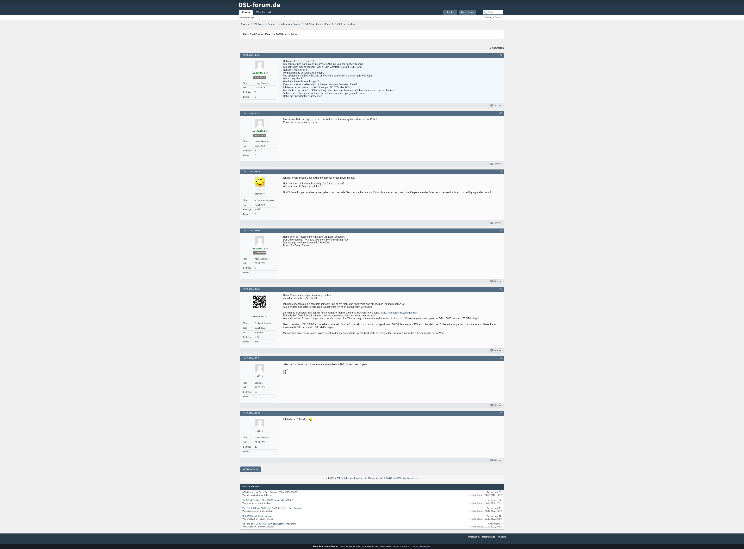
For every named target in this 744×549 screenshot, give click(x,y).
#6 (500, 358)
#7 (500, 413)
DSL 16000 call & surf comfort (257, 516)
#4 (500, 230)
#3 (500, 171)
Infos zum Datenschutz (422, 547)
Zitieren (497, 106)
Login (450, 12)
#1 (500, 55)
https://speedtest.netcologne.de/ (399, 312)
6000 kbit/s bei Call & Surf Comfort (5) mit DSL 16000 (269, 492)
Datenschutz (488, 537)
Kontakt (502, 537)
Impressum (474, 537)
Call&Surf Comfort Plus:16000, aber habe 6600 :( (267, 500)
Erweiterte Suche (493, 17)
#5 (500, 289)
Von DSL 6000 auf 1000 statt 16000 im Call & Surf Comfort (272, 508)
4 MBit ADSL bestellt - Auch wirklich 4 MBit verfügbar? (355, 478)
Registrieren (467, 12)
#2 (500, 113)
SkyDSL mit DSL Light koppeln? (401, 478)
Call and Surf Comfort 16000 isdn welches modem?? (269, 524)
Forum (246, 12)
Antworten (250, 469)
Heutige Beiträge (246, 17)
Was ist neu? (263, 12)
